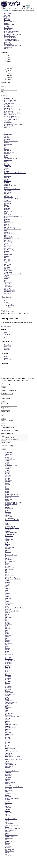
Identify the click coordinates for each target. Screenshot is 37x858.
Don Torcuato (8, 240)
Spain (6, 791)
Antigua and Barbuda (11, 465)
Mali (6, 670)
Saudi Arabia (9, 766)
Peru (6, 731)
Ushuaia (6, 251)
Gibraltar (7, 588)
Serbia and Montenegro (11, 771)
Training (6, 26)
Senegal (7, 767)
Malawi (7, 665)
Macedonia (8, 662)
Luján (6, 217)
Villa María (7, 201)
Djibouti (7, 550)
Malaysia (7, 667)
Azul (5, 262)
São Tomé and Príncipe (11, 764)
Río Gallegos (8, 211)
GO (2, 91)
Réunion (7, 742)
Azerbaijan (8, 475)
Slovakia (7, 779)
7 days (8, 59)
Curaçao (7, 544)
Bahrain (7, 478)
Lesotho (7, 649)
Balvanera (7, 182)
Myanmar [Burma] (10, 694)
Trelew (6, 200)
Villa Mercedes (8, 197)
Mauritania (8, 676)
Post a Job (7, 20)
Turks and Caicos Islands (12, 825)
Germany (8, 585)
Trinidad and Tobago (11, 819)
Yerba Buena (8, 272)
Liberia (7, 651)
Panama (7, 726)
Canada (7, 515)
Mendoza (7, 139)
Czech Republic (9, 547)
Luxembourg (9, 659)
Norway (7, 718)
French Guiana (9, 576)
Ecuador (7, 556)
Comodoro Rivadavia (10, 185)
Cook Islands (9, 536)
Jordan (7, 633)
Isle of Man (8, 624)
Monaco (7, 684)
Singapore (8, 775)
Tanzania (7, 809)
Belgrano (7, 187)
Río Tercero (7, 264)
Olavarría (7, 209)
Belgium (7, 484)
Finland (7, 572)
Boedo (6, 278)
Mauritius (8, 678)
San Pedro (7, 283)
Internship (9, 75)
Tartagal (6, 243)
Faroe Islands (9, 569)
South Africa (8, 785)
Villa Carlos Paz (8, 237)
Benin (7, 488)
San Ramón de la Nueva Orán (12, 229)
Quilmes (6, 168)
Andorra (7, 460)
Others (6, 48)
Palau (6, 723)
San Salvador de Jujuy (10, 158)
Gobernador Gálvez (10, 227)
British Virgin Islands (11, 504)
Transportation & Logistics (11, 40)
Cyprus (7, 545)
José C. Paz (7, 166)
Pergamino (7, 208)
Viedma (6, 275)
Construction (8, 47)
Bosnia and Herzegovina (12, 496)
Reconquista (7, 203)
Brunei (7, 505)
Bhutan (7, 491)
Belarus (7, 483)
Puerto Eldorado (9, 261)
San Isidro (7, 288)
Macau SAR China (10, 660)
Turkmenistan (9, 823)
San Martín (7, 214)
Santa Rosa (7, 192)
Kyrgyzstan (8, 643)
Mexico (7, 679)
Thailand (7, 811)
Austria (7, 473)
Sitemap (6, 348)
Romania (7, 744)
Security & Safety (9, 24)
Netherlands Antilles (11, 702)
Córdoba (6, 136)
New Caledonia (9, 703)
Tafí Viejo (7, 277)
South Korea (8, 788)
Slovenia (7, 780)
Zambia (7, 854)
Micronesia (8, 681)
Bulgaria (7, 507)
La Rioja (6, 177)
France (7, 574)
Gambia (7, 582)
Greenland (8, 592)
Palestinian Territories (11, 724)
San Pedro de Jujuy (9, 250)
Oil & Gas (7, 42)
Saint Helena (8, 750)
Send (8, 411)
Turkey (7, 822)
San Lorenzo (8, 282)
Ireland (7, 622)
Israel (6, 625)
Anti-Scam (7, 334)
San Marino (8, 763)
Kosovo (7, 640)
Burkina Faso (9, 508)
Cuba (6, 542)
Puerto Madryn (8, 242)
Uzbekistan (8, 841)
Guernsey (8, 600)
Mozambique (9, 692)
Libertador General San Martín (13, 274)
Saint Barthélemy (10, 748)
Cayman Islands (9, 518)
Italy (6, 627)
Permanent (9, 77)
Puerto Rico (8, 739)
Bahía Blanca (8, 160)
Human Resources (9, 36)
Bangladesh (8, 480)
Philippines (8, 732)
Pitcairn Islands (9, 734)
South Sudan (8, 790)
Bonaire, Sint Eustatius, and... (13, 494)
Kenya (7, 636)
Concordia (7, 184)
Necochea (7, 221)
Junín (5, 213)
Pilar (5, 169)
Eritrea (7, 563)
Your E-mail (5, 404)
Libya (7, 652)
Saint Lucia (8, 753)
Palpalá (6, 280)
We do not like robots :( (7, 433)
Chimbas (6, 230)
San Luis (6, 174)
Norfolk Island (9, 713)
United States (9, 838)
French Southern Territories (13, 579)
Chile (6, 523)
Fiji (6, 571)
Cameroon (8, 513)
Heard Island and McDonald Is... (14, 608)
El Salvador (8, 559)
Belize (7, 486)
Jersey (7, 632)
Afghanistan (8, 452)
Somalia (7, 783)
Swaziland (8, 799)
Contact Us (7, 345)
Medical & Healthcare (10, 37)
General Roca (8, 232)
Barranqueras (8, 270)
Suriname (8, 796)
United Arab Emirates (11, 835)
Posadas (6, 155)
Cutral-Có (7, 285)
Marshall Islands (9, 673)
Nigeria (7, 710)
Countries (7, 349)
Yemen (7, 852)
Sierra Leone (8, 774)
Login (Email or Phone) (7, 420)
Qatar (6, 740)
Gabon (7, 580)
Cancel (3, 411)
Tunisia (7, 820)
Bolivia (7, 492)
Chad (6, 521)
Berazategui (7, 176)
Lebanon (7, 648)
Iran (6, 619)
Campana (7, 219)
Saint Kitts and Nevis (11, 752)
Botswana (8, 497)
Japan (6, 630)
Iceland (7, 614)
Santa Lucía (7, 293)
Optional (8, 79)
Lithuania (8, 657)
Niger (6, 708)
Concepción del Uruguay (11, 238)
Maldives (7, 668)
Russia (7, 745)
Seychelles (8, 772)
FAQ (5, 333)
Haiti (6, 606)
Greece (7, 590)
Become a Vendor (9, 360)
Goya (5, 235)
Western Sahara (9, 851)
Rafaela (6, 206)
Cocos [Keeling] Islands (12, 528)
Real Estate (7, 29)
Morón (6, 157)
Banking (6, 23)
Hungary (7, 612)
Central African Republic (12, 520)
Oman (7, 720)
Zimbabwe (8, 855)
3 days (8, 57)
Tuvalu (7, 827)
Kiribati (7, 638)
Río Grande (7, 269)
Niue (6, 711)
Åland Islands (9, 454)
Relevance (11, 305)
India (6, 616)
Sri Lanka (8, 793)
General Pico (8, 254)
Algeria (7, 457)
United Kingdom (10, 836)
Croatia (7, 540)
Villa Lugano (8, 190)
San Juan (6, 149)
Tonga (7, 817)
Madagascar (8, 663)
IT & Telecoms (8, 32)
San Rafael (7, 193)
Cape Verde (8, 516)
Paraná (6, 161)
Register (6, 18)
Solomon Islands (10, 782)
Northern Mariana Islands (12, 716)
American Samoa (10, 459)
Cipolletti (7, 225)
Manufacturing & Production (12, 45)
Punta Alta (7, 253)
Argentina (8, 467)
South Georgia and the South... (14, 787)
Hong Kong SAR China (12, 611)
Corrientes (7, 153)
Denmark (8, 548)
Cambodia (8, 512)
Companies (7, 346)
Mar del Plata (8, 144)
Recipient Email (6, 407)
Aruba (7, 470)
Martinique (8, 675)
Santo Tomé (7, 246)
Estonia (7, 564)
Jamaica (7, 628)
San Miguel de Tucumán (11, 141)
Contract (8, 73)
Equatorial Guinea (10, 561)
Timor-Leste (8, 812)
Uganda (7, 831)
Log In (6, 17)
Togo (6, 814)
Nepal (7, 699)
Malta (6, 671)
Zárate (6, 205)
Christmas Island (10, 526)
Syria (6, 804)
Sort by (10, 304)
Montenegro (8, 687)
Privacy (6, 338)
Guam (7, 596)
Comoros (7, 531)
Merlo (6, 163)
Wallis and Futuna (10, 849)
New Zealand (9, 705)
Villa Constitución (9, 290)
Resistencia (7, 150)
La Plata (6, 142)
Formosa (6, 171)
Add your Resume (6, 326)
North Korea (8, 715)
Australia (7, 472)
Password (3, 424)
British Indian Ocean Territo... (13, 502)
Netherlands (8, 700)
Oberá (6, 258)
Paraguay (8, 729)
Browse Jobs (8, 14)
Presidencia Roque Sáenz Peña (13, 216)
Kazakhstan (8, 635)
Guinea (7, 601)
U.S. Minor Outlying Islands (13, 828)
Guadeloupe (8, 595)
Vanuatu (7, 843)
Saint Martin (8, 755)
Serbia (7, 769)
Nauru (7, 697)
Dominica (8, 552)
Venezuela (8, 846)
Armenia (7, 468)
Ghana (7, 587)
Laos (6, 644)
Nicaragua (8, 707)
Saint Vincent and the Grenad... (14, 759)
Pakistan (7, 721)
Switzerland (8, 803)
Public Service (8, 28)
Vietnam (7, 847)
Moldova (7, 683)
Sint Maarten (8, 777)
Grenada (7, 593)
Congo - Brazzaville (11, 532)
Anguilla (7, 464)
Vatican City (8, 844)
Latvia (7, 646)
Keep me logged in (8, 427)
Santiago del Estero (9, 152)
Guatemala (8, 598)
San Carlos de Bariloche (11, 198)
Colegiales (7, 256)
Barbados (8, 481)
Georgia (7, 584)
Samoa (7, 761)
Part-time (9, 70)
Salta (5, 145)
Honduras (8, 609)
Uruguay (7, 839)
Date (9, 307)
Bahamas (7, 476)
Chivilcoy (7, 259)
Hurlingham (7, 245)
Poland (7, 736)
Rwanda (7, 747)
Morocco (7, 691)
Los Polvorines (8, 266)
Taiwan (7, 806)
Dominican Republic (11, 555)
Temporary (9, 72)
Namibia (7, 695)
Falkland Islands (9, 567)
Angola (7, 462)
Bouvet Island (9, 499)
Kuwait (7, 641)
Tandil (6, 195)
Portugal (7, 737)
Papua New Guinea (10, 728)
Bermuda (7, 489)
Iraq (6, 620)
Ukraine (7, 833)
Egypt (7, 558)
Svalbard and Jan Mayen (12, 798)
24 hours (9, 56)
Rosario (6, 137)
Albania (7, 456)
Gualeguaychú (8, 222)
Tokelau (7, 815)
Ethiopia (7, 566)
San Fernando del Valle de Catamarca (15, 173)
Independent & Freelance (11, 31)
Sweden (7, 801)
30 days (9, 61)
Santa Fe (6, 147)
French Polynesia (10, 577)
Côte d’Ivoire (9, 539)
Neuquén (7, 165)
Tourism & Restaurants (10, 39)
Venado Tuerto (8, 234)
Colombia (8, 529)
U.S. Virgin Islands (10, 830)
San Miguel (7, 179)
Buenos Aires (8, 134)
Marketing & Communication (12, 34)
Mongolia (8, 686)
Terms (6, 336)
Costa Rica (8, 537)
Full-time (9, 68)
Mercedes (7, 267)
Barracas (6, 224)
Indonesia (8, 617)
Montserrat (8, 689)
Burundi (7, 510)
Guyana (7, 604)
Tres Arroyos (8, 286)
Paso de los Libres (9, 291)
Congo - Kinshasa (10, 534)
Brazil (7, 500)
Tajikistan (8, 807)
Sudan (7, 795)
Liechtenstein (9, 654)
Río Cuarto (7, 181)
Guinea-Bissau (9, 603)
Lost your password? (7, 430)
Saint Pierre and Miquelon (12, 756)
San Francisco (8, 248)
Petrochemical (8, 44)
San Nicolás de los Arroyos (12, 189)
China (7, 524)
